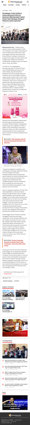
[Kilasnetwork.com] (15, 1)
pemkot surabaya (7, 281)
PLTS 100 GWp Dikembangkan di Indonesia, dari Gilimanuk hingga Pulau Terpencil (7, 311)
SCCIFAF (16, 281)
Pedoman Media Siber (6, 422)
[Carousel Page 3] (15, 408)
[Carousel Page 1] (11, 408)
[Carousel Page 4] (17, 408)
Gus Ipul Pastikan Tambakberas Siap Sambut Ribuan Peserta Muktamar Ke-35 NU (16, 384)
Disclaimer (13, 421)
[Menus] (2, 2)
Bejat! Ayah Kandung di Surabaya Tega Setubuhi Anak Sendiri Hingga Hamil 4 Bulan (16, 361)
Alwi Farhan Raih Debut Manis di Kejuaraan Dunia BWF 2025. (14, 405)
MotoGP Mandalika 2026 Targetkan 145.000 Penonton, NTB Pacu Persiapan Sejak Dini (16, 378)
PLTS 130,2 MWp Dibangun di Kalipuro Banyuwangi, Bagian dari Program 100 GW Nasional (8, 298)
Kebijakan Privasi (5, 421)
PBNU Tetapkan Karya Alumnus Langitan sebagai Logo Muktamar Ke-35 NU (15, 372)
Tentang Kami (18, 420)
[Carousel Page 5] (19, 408)
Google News (8, 274)
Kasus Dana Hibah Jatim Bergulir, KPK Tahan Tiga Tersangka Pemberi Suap (16, 367)
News (3, 23)
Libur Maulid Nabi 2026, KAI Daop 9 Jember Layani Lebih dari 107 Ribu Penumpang (21, 298)
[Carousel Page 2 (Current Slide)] (13, 408)
